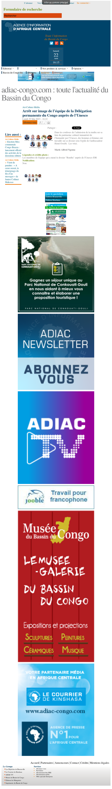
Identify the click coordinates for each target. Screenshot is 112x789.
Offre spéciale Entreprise (44, 776)
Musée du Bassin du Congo (15, 777)
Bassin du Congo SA (13, 72)
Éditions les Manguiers (13, 780)
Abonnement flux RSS (43, 772)
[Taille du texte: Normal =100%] (44, 123)
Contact (74, 762)
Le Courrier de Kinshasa (14, 772)
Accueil (34, 762)
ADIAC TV (9, 775)
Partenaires (47, 762)
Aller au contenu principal (56, 2)
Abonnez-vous (41, 769)
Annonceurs (62, 762)
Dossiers (58, 72)
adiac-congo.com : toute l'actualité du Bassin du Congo (54, 93)
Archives (45, 72)
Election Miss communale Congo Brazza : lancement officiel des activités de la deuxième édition (13, 148)
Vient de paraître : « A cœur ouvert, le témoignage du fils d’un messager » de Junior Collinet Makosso (12, 172)
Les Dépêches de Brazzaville (15, 769)
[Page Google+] (56, 44)
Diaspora (31, 72)
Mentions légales (99, 762)
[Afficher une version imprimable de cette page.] (48, 122)
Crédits (84, 762)
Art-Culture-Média (12, 139)
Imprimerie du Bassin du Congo (16, 783)
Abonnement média (42, 774)
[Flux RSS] (61, 44)
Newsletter (39, 770)
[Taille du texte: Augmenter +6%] (40, 123)
